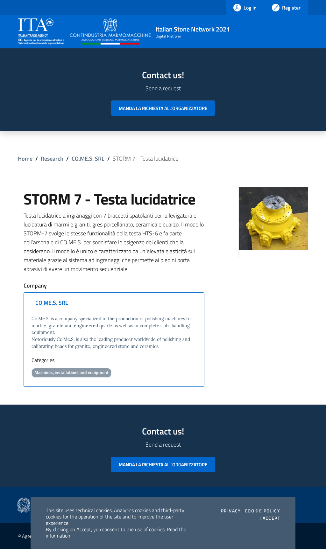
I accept (269, 518)
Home (25, 158)
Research (52, 158)
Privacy (231, 511)
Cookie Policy (262, 511)
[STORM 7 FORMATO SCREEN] (273, 218)
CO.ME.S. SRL (88, 158)
